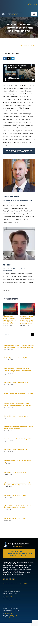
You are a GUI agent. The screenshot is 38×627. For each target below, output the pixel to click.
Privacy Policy (20, 583)
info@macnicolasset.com (14, 599)
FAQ (25, 583)
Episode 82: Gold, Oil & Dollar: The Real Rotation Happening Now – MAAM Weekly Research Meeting (27, 320)
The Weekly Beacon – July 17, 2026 (15, 518)
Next (32, 45)
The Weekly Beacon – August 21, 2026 (16, 382)
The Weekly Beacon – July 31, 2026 (15, 472)
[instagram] (7, 579)
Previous (26, 45)
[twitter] (4, 579)
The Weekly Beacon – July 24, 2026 (15, 495)
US (30, 6)
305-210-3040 (9, 613)
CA (29, 3)
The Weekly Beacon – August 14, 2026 (16, 416)
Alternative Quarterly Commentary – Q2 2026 (18, 393)
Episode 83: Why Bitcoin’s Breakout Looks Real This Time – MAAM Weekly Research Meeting (10, 320)
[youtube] (13, 579)
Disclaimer (11, 583)
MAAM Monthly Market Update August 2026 (18, 439)
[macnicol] (11, 12)
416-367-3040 (9, 596)
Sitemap (5, 583)
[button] (4, 314)
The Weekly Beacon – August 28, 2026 (16, 358)
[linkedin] (10, 579)
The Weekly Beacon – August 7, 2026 (15, 449)
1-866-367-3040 (12, 598)
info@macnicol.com (12, 617)
